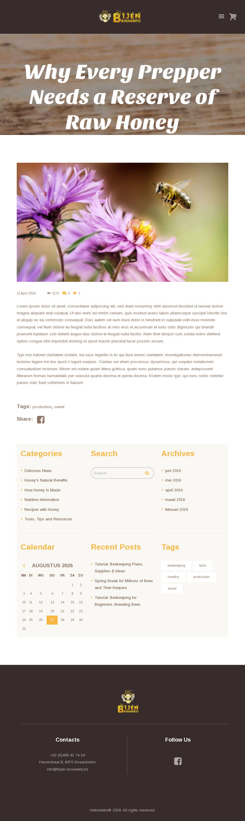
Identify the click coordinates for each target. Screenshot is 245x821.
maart (175, 499)
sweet (59, 407)
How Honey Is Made (42, 490)
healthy (173, 577)
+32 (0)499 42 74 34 (67, 755)
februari (176, 509)
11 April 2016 (26, 293)
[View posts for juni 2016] (24, 565)
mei (173, 480)
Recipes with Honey (41, 509)
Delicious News (38, 470)
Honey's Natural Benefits (46, 480)
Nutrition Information (41, 499)
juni (173, 470)
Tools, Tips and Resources (48, 519)
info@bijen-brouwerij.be (67, 769)
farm (202, 565)
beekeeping (176, 565)
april (174, 490)
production (42, 407)
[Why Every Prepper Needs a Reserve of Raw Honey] (122, 222)
